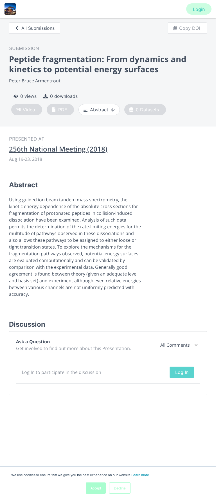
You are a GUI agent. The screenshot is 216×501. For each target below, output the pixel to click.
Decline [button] (120, 488)
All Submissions (38, 28)
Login (199, 9)
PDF (62, 109)
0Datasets (147, 109)
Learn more (140, 474)
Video (29, 109)
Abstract (99, 109)
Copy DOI (189, 28)
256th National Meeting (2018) (58, 149)
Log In (181, 372)
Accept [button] (96, 488)
